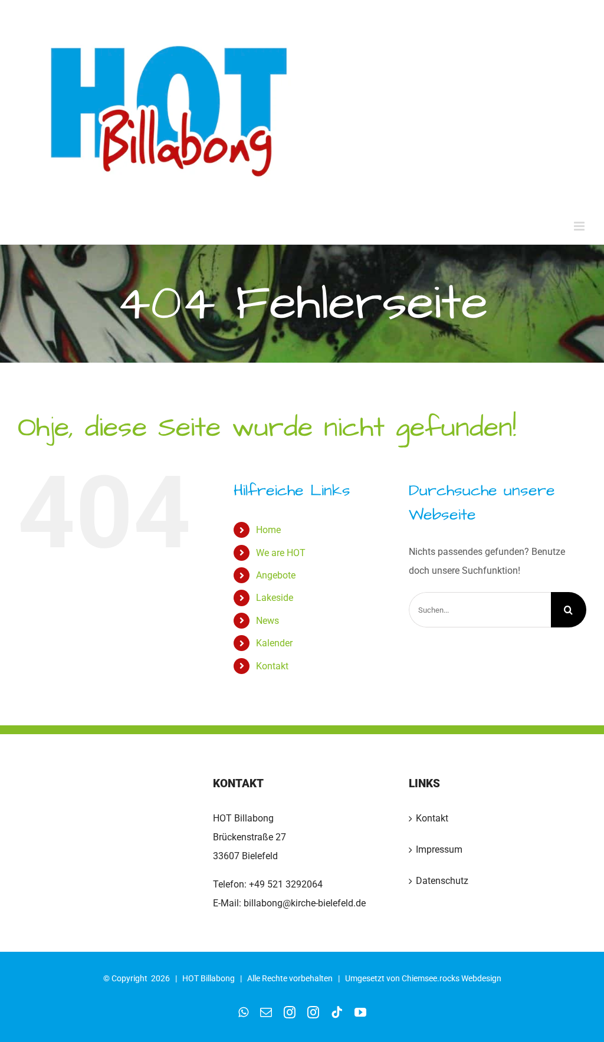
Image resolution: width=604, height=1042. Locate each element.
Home (268, 529)
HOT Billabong (208, 978)
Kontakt (272, 666)
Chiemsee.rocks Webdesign (451, 978)
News (267, 620)
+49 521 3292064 (286, 884)
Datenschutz (442, 880)
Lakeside (274, 597)
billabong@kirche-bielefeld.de (303, 903)
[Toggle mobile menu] (580, 226)
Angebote (276, 575)
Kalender (274, 643)
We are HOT (281, 552)
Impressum (439, 849)
